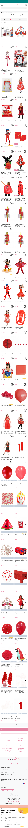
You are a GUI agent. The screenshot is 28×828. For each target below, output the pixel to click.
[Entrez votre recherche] (25, 8)
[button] (14, 784)
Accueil (2, 12)
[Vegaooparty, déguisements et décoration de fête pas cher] (14, 4)
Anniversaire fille (9, 12)
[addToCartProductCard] (12, 46)
